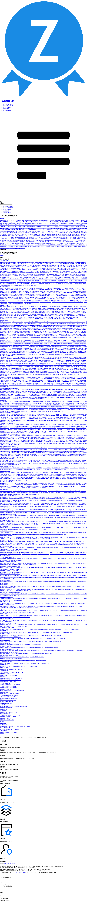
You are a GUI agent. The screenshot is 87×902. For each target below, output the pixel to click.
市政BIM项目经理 (43, 511)
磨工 (26, 291)
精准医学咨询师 (68, 352)
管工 (20, 289)
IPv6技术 (10, 335)
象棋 (25, 469)
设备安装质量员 (70, 492)
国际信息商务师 (83, 328)
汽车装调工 (77, 292)
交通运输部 (44, 238)
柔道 (68, 468)
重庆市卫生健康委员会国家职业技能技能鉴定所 (66, 232)
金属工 (72, 275)
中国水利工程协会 (51, 235)
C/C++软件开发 (27, 517)
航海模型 (30, 469)
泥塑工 (72, 315)
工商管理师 (56, 385)
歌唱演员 (9, 403)
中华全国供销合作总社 (48, 232)
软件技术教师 (63, 429)
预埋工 (7, 272)
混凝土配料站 (65, 460)
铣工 (28, 291)
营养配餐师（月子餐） (48, 418)
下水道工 (53, 311)
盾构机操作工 (3, 275)
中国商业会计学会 (70, 237)
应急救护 (78, 395)
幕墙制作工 (4, 279)
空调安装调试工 (38, 272)
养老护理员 (80, 302)
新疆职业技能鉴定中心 (9, 234)
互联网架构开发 (52, 517)
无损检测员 (48, 292)
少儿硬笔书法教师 (48, 425)
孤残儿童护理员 (60, 302)
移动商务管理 (41, 383)
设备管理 (37, 534)
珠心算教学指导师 (37, 348)
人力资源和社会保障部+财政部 (42, 245)
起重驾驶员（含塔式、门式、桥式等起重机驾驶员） (60, 274)
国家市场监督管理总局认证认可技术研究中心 (57, 228)
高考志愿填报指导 (14, 406)
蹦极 (37, 468)
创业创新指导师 (11, 401)
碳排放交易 (23, 486)
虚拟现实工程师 (30, 377)
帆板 (82, 468)
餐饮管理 (2, 383)
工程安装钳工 (69, 309)
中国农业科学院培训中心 (53, 226)
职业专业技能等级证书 (8, 105)
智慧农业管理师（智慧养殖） (20, 541)
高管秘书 (31, 322)
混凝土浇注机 (24, 461)
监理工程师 (2, 340)
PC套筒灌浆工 (58, 306)
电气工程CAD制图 (75, 392)
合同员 (52, 492)
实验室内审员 (44, 491)
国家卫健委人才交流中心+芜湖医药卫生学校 (48, 246)
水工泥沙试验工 (18, 314)
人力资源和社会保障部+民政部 (17, 248)
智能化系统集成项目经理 (80, 360)
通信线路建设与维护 (57, 331)
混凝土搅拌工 (54, 283)
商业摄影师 (65, 300)
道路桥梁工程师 (3, 342)
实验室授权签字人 (37, 491)
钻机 (12, 463)
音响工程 (3, 365)
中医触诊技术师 (15, 500)
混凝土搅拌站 (5, 461)
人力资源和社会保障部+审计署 (20, 240)
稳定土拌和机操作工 (5, 312)
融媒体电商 (20, 457)
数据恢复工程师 (69, 366)
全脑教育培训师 (59, 348)
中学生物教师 (18, 431)
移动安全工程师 (27, 363)
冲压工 (20, 291)
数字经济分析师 (23, 452)
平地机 (70, 461)
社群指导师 (17, 383)
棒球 (8, 469)
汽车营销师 (69, 323)
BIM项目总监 (63, 512)
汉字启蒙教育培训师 (17, 408)
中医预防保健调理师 (35, 497)
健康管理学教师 (13, 425)
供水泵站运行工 (39, 263)
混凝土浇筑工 (48, 283)
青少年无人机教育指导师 (32, 405)
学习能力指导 (65, 405)
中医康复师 (28, 538)
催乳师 (6, 418)
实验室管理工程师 (29, 342)
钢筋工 (14, 285)
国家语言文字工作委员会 (14, 245)
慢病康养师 (53, 354)
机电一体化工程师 (12, 363)
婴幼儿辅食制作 (71, 395)
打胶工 (85, 308)
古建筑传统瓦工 (24, 317)
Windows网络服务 (27, 328)
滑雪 (28, 468)
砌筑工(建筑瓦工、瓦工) (74, 443)
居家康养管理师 (59, 354)
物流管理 (29, 534)
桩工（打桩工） (74, 280)
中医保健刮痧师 (14, 354)
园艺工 (73, 294)
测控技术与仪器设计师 (61, 325)
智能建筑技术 (76, 335)
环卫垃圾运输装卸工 (14, 271)
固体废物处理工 (24, 308)
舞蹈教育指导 (9, 398)
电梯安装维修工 (22, 274)
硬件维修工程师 (55, 366)
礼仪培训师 (75, 349)
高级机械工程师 (34, 358)
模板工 (76, 312)
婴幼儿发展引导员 (43, 289)
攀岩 (39, 468)
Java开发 (3, 328)
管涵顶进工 (8, 275)
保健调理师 (10, 303)
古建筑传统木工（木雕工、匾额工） (15, 277)
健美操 (24, 468)
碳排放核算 (34, 486)
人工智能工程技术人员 (26, 454)
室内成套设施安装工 (43, 279)
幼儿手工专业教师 (6, 411)
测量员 (45, 492)
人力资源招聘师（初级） (66, 342)
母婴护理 (69, 392)
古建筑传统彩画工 (47, 317)
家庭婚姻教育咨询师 (58, 343)
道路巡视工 (79, 309)
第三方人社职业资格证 (17, 220)
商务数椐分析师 (63, 372)
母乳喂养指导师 (11, 418)
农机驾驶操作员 (62, 294)
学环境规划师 (63, 340)
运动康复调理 (3, 394)
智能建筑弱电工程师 (67, 365)
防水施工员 (61, 491)
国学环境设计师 (42, 340)
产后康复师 (79, 478)
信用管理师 (36, 381)
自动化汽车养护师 (81, 323)
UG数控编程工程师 (37, 322)
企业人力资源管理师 (25, 299)
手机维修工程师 (62, 366)
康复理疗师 (79, 537)
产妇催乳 (44, 392)
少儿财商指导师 (77, 346)
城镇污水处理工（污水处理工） (42, 262)
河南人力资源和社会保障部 (30, 235)
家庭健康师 (56, 349)
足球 (34, 469)
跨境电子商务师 (7, 378)
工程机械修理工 (45, 275)
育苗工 (57, 271)
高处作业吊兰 (51, 460)
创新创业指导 (16, 398)
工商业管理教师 (68, 426)
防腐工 (21, 311)
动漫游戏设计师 (46, 371)
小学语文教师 (20, 432)
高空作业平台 (79, 461)
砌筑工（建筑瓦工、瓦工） (27, 285)
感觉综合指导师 (71, 409)
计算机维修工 (16, 289)
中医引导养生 (48, 527)
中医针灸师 (83, 498)
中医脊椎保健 (4, 529)
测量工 (51, 314)
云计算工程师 (44, 377)
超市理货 (32, 391)
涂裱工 (63, 279)
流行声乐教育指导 (4, 397)
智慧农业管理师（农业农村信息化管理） (53, 541)
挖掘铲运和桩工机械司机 (33, 280)
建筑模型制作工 (15, 274)
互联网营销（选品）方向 (27, 488)
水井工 (55, 263)
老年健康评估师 (61, 537)
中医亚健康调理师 (4, 497)
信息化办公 (49, 334)
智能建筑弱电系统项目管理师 (35, 365)
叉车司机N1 (14, 521)
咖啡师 (1, 377)
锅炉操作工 (45, 265)
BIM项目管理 (20, 478)
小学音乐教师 (75, 431)
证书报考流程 (6, 108)
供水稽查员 (22, 263)
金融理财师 (9, 342)
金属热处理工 (4, 292)
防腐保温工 (22, 272)
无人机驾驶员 (28, 300)
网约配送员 (23, 377)
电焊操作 (78, 391)
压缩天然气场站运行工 (62, 266)
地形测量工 (71, 314)
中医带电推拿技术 (68, 527)
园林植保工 (65, 271)
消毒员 (41, 302)
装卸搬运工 (39, 297)
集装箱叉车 (56, 461)
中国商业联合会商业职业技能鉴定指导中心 (32, 221)
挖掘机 (40, 463)
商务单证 (51, 383)
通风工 (18, 283)
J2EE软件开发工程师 (28, 532)
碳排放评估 (13, 486)
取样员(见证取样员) (8, 492)
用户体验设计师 (38, 515)
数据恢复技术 (14, 326)
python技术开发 (12, 484)
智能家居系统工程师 (58, 365)
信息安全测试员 (55, 288)
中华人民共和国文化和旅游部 (33, 238)
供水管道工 (46, 263)
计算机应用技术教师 (80, 429)
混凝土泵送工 (14, 312)
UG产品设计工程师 (53, 322)
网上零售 (80, 383)
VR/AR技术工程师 (25, 455)
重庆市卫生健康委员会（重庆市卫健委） (56, 234)
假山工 (54, 271)
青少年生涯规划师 (41, 349)
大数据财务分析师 (28, 372)
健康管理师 (20, 303)
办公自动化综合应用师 (61, 371)
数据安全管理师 (6, 368)
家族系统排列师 (25, 345)
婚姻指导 (60, 395)
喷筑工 (80, 312)
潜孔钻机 (46, 460)
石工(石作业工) (42, 441)
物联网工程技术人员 (48, 449)
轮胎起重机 (65, 463)
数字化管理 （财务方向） (55, 486)
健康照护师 (15, 303)
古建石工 (76, 315)
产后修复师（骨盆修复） (36, 417)
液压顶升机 (50, 463)
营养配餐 (55, 395)
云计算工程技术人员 (34, 455)
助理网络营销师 (25, 503)
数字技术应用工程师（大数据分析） (61, 362)
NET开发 (7, 328)
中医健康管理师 (4, 352)
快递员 (48, 297)
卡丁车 (33, 468)
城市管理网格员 (7, 449)
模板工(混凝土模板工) (64, 443)
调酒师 (66, 381)
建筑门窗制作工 (16, 309)
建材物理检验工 (33, 314)
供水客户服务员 (16, 263)
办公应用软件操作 (15, 389)
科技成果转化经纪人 (76, 342)
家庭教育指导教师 (46, 411)
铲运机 (74, 461)
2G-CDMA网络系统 (33, 331)
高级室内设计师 (21, 369)
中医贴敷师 (71, 354)
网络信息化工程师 (37, 323)
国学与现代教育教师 (14, 409)
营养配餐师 (58, 418)
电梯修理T (58, 523)
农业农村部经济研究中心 (70, 243)
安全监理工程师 (76, 491)
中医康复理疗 (32, 529)
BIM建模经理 (69, 512)
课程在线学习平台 (7, 110)
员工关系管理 (23, 389)
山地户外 (59, 469)
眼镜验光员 (54, 302)
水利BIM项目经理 (60, 511)
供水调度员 (51, 263)
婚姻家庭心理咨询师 (5, 351)
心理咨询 (37, 406)
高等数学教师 (80, 426)
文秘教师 (15, 429)
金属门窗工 (56, 308)
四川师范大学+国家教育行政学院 (51, 221)
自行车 (17, 469)
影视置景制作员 (41, 300)
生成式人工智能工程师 (47, 357)
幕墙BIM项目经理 (10, 511)
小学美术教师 (81, 431)
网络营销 (9, 334)
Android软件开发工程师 (46, 532)
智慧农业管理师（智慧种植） (6, 541)
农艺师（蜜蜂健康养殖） (67, 541)
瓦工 (66, 311)
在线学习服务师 (28, 448)
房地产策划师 (79, 272)
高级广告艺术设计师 (64, 368)
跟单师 (13, 322)
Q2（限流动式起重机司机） (50, 521)
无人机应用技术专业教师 (21, 405)
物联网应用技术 (23, 483)
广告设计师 (20, 302)
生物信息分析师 (34, 354)
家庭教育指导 (13, 392)
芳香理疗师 (33, 352)
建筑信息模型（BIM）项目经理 (46, 512)
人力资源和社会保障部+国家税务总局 (59, 245)
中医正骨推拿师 (26, 497)
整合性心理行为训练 (29, 397)
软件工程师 (57, 368)
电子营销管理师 (38, 325)
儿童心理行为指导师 (37, 351)
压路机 (33, 463)
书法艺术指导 (18, 391)
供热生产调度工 (22, 265)
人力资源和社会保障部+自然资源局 (43, 237)
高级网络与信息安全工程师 (40, 366)
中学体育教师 (24, 431)
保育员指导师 (34, 425)
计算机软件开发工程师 (46, 323)
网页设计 (44, 515)
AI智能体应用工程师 (66, 357)
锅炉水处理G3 (11, 524)
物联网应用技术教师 (71, 429)
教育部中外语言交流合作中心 (27, 245)
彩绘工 (37, 315)
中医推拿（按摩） (18, 529)
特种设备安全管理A (33, 524)
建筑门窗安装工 (11, 279)
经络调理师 (54, 352)
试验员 (48, 492)
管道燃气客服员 (20, 268)
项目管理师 (74, 385)
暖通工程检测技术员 (28, 491)
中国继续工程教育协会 (61, 223)
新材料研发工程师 (59, 363)
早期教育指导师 (81, 348)
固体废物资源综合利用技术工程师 (53, 358)
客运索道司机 (46, 523)
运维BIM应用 (32, 477)
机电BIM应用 (76, 477)
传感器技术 (70, 337)
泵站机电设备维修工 (80, 263)
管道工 (63, 309)
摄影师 (36, 378)
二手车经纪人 (50, 299)
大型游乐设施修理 (30, 521)
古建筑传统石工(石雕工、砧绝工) (50, 438)
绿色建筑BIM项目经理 (7, 512)
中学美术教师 (31, 431)
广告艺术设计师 (4, 484)
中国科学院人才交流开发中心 (76, 231)
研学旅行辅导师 (55, 346)
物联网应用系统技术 (46, 337)
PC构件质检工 (38, 306)
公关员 (5, 302)
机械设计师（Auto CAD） (64, 322)
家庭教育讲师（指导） (62, 345)
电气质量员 (82, 492)
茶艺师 (82, 294)
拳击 (73, 468)
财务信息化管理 (3, 532)
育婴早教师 (29, 420)
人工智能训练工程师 (76, 357)
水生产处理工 (72, 263)
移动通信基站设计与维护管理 (68, 331)
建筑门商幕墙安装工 (76, 438)
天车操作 (37, 394)
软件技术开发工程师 (71, 371)
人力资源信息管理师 (13, 329)
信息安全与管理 (7, 534)
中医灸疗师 (67, 351)
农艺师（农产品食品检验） (6, 543)
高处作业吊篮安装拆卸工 (67, 283)
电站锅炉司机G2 (18, 524)
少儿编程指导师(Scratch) (42, 408)
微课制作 (50, 408)
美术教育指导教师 (53, 403)
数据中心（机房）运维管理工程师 (17, 366)
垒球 (10, 469)
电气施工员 (22, 494)
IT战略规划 (23, 329)
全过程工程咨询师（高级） (34, 475)
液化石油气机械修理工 (45, 269)
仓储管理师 (16, 325)
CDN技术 (69, 334)
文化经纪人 (10, 302)
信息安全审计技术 (33, 326)
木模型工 (41, 311)
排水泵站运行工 (65, 262)
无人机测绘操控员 (12, 300)
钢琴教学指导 (38, 391)
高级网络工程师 (82, 368)
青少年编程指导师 (36, 448)
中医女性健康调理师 (55, 498)
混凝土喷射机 (31, 461)
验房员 (71, 491)
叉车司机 (54, 289)
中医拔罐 (43, 527)
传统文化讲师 (57, 340)
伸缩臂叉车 (66, 461)
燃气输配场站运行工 (51, 266)
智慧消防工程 (61, 509)
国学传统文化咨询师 (18, 340)
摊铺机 (42, 460)
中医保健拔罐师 (69, 497)
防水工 (43, 282)
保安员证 (22, 241)
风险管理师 (43, 299)
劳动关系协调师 (39, 380)
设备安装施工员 (11, 494)
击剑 (77, 468)
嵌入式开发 (75, 326)
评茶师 (4, 377)
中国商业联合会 (75, 220)
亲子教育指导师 (64, 409)
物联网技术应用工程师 (67, 503)
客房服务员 (27, 297)
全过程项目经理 (77, 509)
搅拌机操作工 (45, 312)
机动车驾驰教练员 (9, 294)
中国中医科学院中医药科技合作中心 (15, 225)
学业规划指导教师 (5, 406)
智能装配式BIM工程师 (56, 454)
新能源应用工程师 (79, 363)
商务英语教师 (19, 428)
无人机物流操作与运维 (26, 392)
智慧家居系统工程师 (25, 362)
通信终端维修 (49, 331)
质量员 (5, 494)
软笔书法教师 (68, 403)
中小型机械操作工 (16, 275)
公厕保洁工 (36, 308)
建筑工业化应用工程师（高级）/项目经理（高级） (11, 472)
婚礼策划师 (47, 300)
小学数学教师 (14, 432)
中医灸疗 (75, 527)
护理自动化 (74, 323)
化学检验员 (43, 292)
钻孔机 (20, 463)
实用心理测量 (83, 395)
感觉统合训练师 (21, 406)
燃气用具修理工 (72, 268)
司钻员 (69, 272)
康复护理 (73, 389)
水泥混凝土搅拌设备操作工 (36, 312)
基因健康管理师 (21, 354)
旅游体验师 (76, 381)
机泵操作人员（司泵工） (56, 317)
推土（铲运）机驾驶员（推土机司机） (19, 280)
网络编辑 (58, 326)
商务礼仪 (51, 389)
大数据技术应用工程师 (47, 374)
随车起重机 (4, 464)
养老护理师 (55, 478)
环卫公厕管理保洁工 (78, 269)
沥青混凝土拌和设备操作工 (23, 312)
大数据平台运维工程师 (45, 372)
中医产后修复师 (34, 498)
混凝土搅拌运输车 (43, 461)
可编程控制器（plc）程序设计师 (59, 323)
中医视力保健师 (64, 498)
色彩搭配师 (29, 288)
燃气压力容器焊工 (4, 269)
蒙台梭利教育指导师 (15, 411)
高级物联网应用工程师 (50, 360)
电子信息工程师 (22, 323)
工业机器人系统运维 (20, 397)
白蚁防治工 (19, 262)
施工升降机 (56, 463)
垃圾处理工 (21, 271)
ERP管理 (73, 329)
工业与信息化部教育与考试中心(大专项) (37, 234)
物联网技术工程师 (74, 369)
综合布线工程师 (76, 365)
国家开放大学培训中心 (25, 231)
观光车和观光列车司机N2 (5, 521)
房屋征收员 (67, 491)
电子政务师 (46, 380)
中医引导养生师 (22, 500)
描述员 (65, 272)
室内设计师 (73, 332)
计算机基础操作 (56, 389)
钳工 (18, 291)
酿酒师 (59, 381)
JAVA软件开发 (20, 517)
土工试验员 (61, 272)
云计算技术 (6, 517)
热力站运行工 (16, 265)
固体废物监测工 (83, 306)
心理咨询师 (70, 380)
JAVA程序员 (12, 372)
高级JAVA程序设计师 (62, 506)
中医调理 (37, 529)
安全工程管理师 (77, 340)
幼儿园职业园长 (57, 411)
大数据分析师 (56, 374)
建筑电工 (53, 282)
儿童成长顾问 (52, 348)
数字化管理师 (16, 452)
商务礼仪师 (34, 385)
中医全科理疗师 (3, 537)
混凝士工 (85, 289)
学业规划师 (18, 346)
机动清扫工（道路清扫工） (36, 271)
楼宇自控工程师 (25, 365)
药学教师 (44, 428)
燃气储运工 (7, 268)
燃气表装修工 (50, 268)
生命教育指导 (22, 395)
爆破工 (21, 282)
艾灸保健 (9, 391)
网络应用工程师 (81, 369)
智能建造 (19, 509)
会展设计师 (75, 300)
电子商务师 (26, 302)
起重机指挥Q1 (34, 523)
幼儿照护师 (82, 377)
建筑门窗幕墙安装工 (34, 279)
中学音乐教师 (37, 431)
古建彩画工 (54, 315)
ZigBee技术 (75, 337)
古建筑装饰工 (43, 315)
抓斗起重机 (70, 463)
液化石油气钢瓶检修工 (34, 269)
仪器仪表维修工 (21, 292)
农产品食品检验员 (48, 294)
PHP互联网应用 (45, 517)
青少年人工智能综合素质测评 (10, 349)
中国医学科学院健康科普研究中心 (39, 231)
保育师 (25, 303)
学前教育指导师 (62, 349)
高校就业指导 (77, 397)
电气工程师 (53, 325)
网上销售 (27, 395)
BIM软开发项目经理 (34, 512)
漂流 (53, 468)
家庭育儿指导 (68, 389)
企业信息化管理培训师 (74, 328)
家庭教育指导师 (73, 348)
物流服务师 (61, 297)
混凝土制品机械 (58, 460)
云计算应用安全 (37, 335)
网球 (2, 469)
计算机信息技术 (32, 380)
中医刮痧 (79, 527)
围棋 (22, 469)
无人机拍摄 (57, 392)
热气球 (58, 468)
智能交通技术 (3, 337)
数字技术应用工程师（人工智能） (77, 362)
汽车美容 (28, 389)
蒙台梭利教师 (76, 380)
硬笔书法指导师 (45, 348)
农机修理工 (13, 288)
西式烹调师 (23, 295)
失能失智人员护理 (68, 394)
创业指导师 (38, 299)
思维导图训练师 (4, 346)
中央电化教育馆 (17, 221)
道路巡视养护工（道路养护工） (35, 275)
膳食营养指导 (46, 397)
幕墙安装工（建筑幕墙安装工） (22, 279)
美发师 (36, 295)
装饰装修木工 (59, 279)
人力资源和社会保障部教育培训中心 (19, 228)
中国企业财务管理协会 (32, 246)
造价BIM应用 (70, 477)
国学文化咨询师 (70, 340)
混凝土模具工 (42, 283)
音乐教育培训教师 (25, 403)
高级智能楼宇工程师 (69, 360)
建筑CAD (83, 491)
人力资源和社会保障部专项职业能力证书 (9, 388)
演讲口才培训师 (48, 409)
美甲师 (33, 295)
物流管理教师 (6, 428)
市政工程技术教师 (28, 429)
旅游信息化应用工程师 (70, 452)
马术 (80, 468)
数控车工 (28, 289)
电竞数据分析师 (27, 343)
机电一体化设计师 (81, 322)
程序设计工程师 (4, 360)
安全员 (43, 295)
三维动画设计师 (39, 371)
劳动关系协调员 (17, 299)
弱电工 (49, 282)
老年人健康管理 (12, 397)
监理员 (55, 492)
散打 (42, 469)
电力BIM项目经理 (68, 511)
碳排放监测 (40, 486)
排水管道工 (82, 262)
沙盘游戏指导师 (21, 351)
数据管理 (75, 532)
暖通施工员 (17, 494)
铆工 (24, 291)
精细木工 (33, 282)
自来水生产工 (66, 263)
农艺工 (42, 294)
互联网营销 (35, 488)
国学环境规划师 (49, 343)
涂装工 (64, 292)
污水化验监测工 (3, 306)
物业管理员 (4, 274)
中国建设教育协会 (4, 489)
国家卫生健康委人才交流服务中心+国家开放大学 (11, 235)
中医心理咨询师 (35, 500)
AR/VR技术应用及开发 (8, 515)
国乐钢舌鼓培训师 (27, 340)
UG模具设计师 (45, 322)
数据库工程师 (52, 368)
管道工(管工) (83, 443)
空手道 (44, 469)
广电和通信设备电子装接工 (17, 451)
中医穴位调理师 (51, 500)
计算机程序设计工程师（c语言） (11, 323)
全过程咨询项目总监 (69, 509)
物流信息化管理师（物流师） (56, 329)
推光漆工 (34, 315)
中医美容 (38, 527)
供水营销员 (33, 263)
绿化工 (82, 314)
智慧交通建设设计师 (32, 449)
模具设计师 (63, 332)
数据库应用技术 (69, 532)
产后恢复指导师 (62, 417)
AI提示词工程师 (83, 403)
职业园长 (41, 342)
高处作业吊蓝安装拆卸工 (28, 440)
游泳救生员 (9, 468)
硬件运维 (4, 518)
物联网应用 (18, 392)
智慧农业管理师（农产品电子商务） (35, 541)
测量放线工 (47, 314)
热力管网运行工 (30, 265)
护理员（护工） (5, 538)
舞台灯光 (8, 365)
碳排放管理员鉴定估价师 (57, 292)
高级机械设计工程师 (26, 358)
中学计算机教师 (11, 431)
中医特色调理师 (27, 352)
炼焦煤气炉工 (35, 266)
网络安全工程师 (14, 368)
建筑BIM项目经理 (35, 511)
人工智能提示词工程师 (37, 357)
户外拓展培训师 (16, 342)
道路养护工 (84, 309)
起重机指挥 (24, 460)
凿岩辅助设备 (8, 463)
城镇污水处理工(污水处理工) (16, 440)
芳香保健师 (4, 303)
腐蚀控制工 (38, 292)
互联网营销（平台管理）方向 (74, 486)
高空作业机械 (45, 463)
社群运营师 (28, 383)
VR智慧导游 (62, 452)
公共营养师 (31, 302)
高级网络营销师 (13, 503)
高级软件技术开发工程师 (38, 369)
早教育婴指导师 (35, 409)
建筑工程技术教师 (36, 429)
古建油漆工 (48, 315)
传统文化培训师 (35, 340)
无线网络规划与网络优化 (5, 331)
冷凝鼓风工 (79, 265)
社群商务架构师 (34, 383)
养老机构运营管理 (43, 394)
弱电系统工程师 (49, 362)
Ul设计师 (50, 483)
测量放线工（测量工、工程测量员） (8, 282)
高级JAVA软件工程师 (49, 369)
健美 (27, 469)
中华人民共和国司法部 (49, 243)
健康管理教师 (53, 428)
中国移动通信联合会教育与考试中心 (14, 223)
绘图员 (14, 492)
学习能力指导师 (78, 345)
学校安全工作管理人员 (61, 401)
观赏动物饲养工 (21, 306)
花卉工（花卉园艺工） (73, 271)
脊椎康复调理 (64, 392)
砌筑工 (1, 291)
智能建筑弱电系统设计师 (47, 365)
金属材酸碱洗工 (35, 291)
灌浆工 (3, 272)
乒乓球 (36, 469)
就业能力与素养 (3, 401)
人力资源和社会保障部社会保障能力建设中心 (14, 229)
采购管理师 (27, 325)
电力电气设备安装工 (66, 291)
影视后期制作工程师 (31, 371)
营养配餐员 (36, 302)
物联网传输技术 (55, 337)
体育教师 (4, 429)
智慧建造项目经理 (12, 509)
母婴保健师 (74, 478)
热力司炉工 (29, 266)
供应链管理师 (33, 297)
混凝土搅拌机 (51, 461)
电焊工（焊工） (26, 282)
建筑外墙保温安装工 (54, 272)
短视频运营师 (70, 377)
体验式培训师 (9, 345)
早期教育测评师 (28, 409)
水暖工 (69, 275)
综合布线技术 (42, 328)
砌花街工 (30, 315)
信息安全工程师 (71, 449)
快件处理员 (53, 297)
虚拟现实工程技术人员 (16, 455)
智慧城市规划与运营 (17, 337)
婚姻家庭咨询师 (17, 381)
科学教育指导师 (48, 346)
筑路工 (84, 274)
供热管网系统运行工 (38, 265)
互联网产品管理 (63, 515)
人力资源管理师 (67, 385)
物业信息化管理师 (47, 325)
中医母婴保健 (27, 527)
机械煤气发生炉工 (12, 266)
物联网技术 (72, 517)
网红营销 (82, 397)
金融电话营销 (3, 322)
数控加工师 (2, 326)
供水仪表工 (28, 263)
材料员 (62, 492)
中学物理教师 (50, 431)
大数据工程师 (7, 374)
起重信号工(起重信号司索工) (30, 443)
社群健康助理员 (54, 537)
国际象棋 (52, 469)
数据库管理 (67, 517)
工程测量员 (15, 292)
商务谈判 (55, 383)
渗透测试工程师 (20, 363)
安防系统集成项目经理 (5, 362)
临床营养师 (49, 352)
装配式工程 (37, 509)
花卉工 (76, 314)
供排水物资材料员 (12, 318)
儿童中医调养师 (73, 351)
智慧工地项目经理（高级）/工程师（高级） (33, 472)
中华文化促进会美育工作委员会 (58, 241)
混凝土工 (60, 283)
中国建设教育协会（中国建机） (31, 223)
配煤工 (45, 266)
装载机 (36, 463)
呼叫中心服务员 (68, 297)
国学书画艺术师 (49, 340)
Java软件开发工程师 (42, 484)
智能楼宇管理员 (30, 274)
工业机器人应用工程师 (75, 358)
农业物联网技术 (58, 448)
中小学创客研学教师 (39, 345)
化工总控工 (39, 288)
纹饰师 (84, 352)
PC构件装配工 (45, 306)
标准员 (38, 492)
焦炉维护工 (18, 266)
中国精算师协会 (59, 243)
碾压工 (49, 312)
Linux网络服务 (13, 328)
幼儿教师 (52, 411)
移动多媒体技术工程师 (78, 455)
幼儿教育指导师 (5, 380)
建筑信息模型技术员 (68, 299)
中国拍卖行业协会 (10, 243)
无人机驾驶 (17, 394)
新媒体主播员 (3, 448)
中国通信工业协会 (39, 220)
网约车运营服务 (5, 392)
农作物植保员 (38, 294)
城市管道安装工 (76, 274)
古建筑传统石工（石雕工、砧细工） (72, 277)
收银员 (17, 297)
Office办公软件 (60, 534)
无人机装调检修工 (21, 300)
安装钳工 (80, 282)
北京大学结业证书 (60, 235)
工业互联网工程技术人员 (15, 454)
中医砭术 (62, 527)
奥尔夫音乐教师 (70, 346)
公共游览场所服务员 (11, 297)
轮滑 (41, 468)
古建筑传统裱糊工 (9, 317)
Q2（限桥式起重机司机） (25, 523)
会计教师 (31, 428)
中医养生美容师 (43, 352)
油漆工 (70, 279)
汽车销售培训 (10, 395)
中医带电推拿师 (41, 498)
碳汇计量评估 (64, 486)
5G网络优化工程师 (29, 366)
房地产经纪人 (5, 385)
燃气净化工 (66, 268)
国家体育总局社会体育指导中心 (47, 223)
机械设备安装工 (23, 283)
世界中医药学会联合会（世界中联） (37, 228)
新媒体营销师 (75, 383)
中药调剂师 (39, 538)
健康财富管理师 (10, 377)
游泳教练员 (15, 468)
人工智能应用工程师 (16, 358)
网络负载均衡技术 (52, 326)
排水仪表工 (51, 262)
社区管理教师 (33, 426)
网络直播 (21, 398)
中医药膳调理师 (41, 354)
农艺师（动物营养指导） (18, 543)
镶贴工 (67, 279)
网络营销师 (17, 483)
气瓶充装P (63, 523)
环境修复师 (83, 340)
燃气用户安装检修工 (71, 266)
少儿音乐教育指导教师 (35, 403)
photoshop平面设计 (55, 515)
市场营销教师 (25, 428)
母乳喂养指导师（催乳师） (21, 418)
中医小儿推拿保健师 (70, 500)
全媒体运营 (41, 488)
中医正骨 (13, 527)
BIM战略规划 (13, 478)
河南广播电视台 (5, 248)
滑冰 (44, 468)
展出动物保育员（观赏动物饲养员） (8, 262)
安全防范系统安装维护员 (51, 295)
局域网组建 (19, 534)
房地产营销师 (12, 385)
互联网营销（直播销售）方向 (15, 488)
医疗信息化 (35, 329)
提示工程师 (39, 374)
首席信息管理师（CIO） (43, 329)
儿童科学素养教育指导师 (75, 408)
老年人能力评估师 (68, 302)
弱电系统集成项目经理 (15, 362)
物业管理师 (49, 289)
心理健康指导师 (34, 411)
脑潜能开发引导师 (49, 349)
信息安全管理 (79, 517)
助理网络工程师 (49, 503)
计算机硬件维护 (47, 534)
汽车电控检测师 (10, 325)
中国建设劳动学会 (28, 220)
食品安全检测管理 (54, 381)
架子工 (10, 285)
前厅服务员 (21, 297)
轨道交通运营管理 (23, 449)
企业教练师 (36, 342)
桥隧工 (81, 274)
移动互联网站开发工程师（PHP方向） (46, 451)
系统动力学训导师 (48, 342)
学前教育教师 (79, 428)
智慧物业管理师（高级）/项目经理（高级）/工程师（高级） (56, 472)
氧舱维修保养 (68, 523)
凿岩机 (17, 463)
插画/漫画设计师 (38, 332)
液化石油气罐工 (53, 269)
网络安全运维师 (17, 377)
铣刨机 (38, 460)
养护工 (22, 315)
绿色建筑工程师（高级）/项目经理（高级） (14, 474)
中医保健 (48, 428)
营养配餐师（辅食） (37, 418)
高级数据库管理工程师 (40, 360)
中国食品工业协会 (41, 235)
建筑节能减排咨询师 (19, 401)
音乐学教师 (74, 426)
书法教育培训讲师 (75, 403)
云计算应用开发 (51, 335)
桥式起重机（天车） (4, 460)
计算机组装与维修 (43, 334)
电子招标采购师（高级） (14, 360)
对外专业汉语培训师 (67, 343)
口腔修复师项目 (11, 537)
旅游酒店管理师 (82, 381)
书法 (20, 469)
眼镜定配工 (48, 302)
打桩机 (27, 463)
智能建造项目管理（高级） (59, 475)
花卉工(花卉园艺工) (43, 440)
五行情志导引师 (76, 343)
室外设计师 (57, 332)
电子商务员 (6, 372)
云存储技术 (58, 335)
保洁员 (43, 271)
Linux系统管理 (19, 328)
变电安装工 (58, 282)
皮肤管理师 (66, 354)
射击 (46, 468)
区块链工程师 (10, 452)
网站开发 (33, 517)
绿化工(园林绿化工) (74, 441)
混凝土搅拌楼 (12, 461)
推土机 (30, 463)
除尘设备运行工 (11, 306)
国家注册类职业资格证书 (8, 104)
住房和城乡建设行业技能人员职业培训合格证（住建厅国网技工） (15, 434)
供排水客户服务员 (67, 318)
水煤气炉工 (74, 265)
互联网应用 (14, 334)
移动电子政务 (55, 334)
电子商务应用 (70, 515)
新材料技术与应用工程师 (68, 363)
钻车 (14, 463)
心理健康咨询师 (14, 351)
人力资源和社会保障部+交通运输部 (76, 245)
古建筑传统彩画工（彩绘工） (30, 277)
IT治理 (19, 329)
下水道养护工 (58, 311)
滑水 (84, 468)
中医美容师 (70, 498)
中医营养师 (80, 349)
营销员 (24, 288)
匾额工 (58, 315)
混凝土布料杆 (81, 460)
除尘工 (18, 282)
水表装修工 (19, 318)
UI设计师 (49, 515)
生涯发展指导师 (25, 346)
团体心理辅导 (50, 395)
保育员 (39, 411)
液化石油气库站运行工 (24, 269)
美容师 (40, 295)
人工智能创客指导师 (43, 405)
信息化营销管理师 (4, 329)
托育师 (57, 406)
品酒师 (63, 381)
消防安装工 (27, 272)
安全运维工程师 (42, 363)
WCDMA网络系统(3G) (24, 331)
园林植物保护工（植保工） (15, 315)
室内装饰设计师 (52, 279)
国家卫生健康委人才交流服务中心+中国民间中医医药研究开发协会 (51, 240)
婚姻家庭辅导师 (75, 401)
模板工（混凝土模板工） (32, 283)
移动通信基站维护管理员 (80, 449)
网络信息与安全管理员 (5, 288)
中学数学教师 (62, 431)
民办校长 (41, 432)
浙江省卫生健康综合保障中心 (11, 231)
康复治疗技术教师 (61, 428)
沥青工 (54, 275)
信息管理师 (79, 385)
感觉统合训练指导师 (17, 345)
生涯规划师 (82, 380)
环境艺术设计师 (66, 378)
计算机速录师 (30, 323)
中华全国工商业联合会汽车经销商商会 (17, 238)
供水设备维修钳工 (8, 263)
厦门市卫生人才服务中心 (21, 234)
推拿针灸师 (49, 478)
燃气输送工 (84, 268)
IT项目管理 (83, 329)
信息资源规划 (29, 329)
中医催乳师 (29, 500)
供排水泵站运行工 (58, 318)
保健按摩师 (73, 378)
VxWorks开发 (70, 326)
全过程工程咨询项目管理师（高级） (19, 475)
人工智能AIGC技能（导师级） (25, 357)
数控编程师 (26, 322)
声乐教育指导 (33, 398)
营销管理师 (21, 325)
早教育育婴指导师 (26, 425)
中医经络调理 (39, 389)
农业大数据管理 (66, 448)
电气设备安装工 (31, 292)
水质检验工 (60, 263)
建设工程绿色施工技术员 (53, 491)
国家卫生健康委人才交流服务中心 (23, 232)
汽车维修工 (82, 292)
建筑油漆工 (2, 309)
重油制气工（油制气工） (54, 265)
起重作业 (13, 394)
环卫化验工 (76, 306)
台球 (39, 469)
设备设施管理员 (3, 491)
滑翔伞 (55, 468)
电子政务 (65, 329)
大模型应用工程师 (33, 374)
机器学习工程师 (62, 374)
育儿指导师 (79, 417)
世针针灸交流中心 (13, 226)
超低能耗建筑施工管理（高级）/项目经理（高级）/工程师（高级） (39, 474)
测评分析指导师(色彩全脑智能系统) (18, 348)
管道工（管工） (64, 282)
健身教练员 (41, 378)
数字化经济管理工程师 (54, 452)
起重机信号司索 (18, 460)
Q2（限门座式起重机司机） (75, 521)
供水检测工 (51, 318)
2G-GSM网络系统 (42, 331)
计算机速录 (19, 334)
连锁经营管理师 (15, 378)
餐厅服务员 (7, 295)
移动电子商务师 (7, 457)
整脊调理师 (80, 352)
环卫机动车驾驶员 (62, 269)
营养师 (29, 411)
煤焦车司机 (4, 266)
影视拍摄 (59, 408)
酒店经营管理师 (25, 380)
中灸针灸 (41, 529)
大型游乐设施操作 (21, 521)
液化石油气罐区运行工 (13, 269)
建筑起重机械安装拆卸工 (45, 280)
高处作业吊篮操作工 (78, 283)
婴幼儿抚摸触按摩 (57, 391)
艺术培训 (63, 391)
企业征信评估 (45, 389)
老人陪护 (8, 394)
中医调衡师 (74, 352)
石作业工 (71, 308)
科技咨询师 (67, 288)
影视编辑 (67, 408)
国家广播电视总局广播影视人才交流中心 (76, 234)
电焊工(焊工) (11, 444)
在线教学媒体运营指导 (37, 392)
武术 (75, 468)
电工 (27, 292)
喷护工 (83, 312)
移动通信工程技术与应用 (8, 332)
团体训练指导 (73, 391)
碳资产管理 (7, 486)
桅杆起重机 (81, 463)
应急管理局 (51, 231)
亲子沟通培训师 (71, 345)
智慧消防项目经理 (54, 509)
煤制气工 (62, 265)
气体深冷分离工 (42, 291)
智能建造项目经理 (4, 509)
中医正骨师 (62, 500)
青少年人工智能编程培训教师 (54, 405)
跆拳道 (65, 468)
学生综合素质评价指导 (25, 394)
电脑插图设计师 (73, 322)
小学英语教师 (7, 432)
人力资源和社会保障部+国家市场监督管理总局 (12, 237)
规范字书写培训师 (33, 408)
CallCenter (24, 334)
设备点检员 (34, 288)
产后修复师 (56, 417)
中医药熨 (53, 527)
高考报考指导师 (66, 348)
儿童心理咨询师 (29, 351)
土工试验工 (39, 314)
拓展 (56, 469)
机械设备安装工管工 (75, 291)
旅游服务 (62, 389)
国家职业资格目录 (7, 107)
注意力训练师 (47, 345)
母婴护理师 (30, 418)
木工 (40, 282)
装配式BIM (7, 478)
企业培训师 (50, 385)
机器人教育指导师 (40, 346)
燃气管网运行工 (80, 266)
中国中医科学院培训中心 (59, 237)
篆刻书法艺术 (44, 395)
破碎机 (2, 463)
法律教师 (54, 426)
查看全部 (2, 218)
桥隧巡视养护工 (23, 275)
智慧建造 (23, 509)
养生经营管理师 (12, 352)
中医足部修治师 (61, 497)
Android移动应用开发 (76, 334)
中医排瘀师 (61, 351)
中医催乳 (2, 527)
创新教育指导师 (20, 349)
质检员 (85, 280)
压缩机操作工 (14, 291)
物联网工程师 (50, 377)
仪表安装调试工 (45, 272)
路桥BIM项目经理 (76, 511)
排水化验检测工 (30, 262)
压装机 (23, 463)
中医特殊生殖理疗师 (54, 351)
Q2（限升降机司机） (39, 521)
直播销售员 (40, 401)
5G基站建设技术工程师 (5, 451)
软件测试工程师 (71, 484)
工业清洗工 (10, 292)
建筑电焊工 (30, 460)
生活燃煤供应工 (68, 265)
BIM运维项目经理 (26, 512)
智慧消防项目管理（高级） (10, 477)
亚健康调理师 (69, 349)
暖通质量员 (77, 492)
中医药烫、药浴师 (43, 500)
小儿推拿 (28, 391)
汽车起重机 (15, 464)
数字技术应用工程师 (15, 374)
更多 (35, 285)
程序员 (1, 515)
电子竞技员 (8, 448)
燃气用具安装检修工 (41, 268)
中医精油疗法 (7, 527)
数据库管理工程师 (65, 369)
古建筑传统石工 (16, 317)
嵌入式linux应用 (13, 517)
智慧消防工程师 (40, 449)
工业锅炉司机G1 (25, 524)
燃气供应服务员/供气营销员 (30, 268)
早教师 (75, 417)
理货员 (57, 297)
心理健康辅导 (62, 397)
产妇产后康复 (26, 398)
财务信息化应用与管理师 (32, 452)
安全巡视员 (15, 491)
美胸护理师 (7, 354)
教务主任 (30, 432)
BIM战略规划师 (65, 454)
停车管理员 (59, 295)
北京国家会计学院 (72, 246)
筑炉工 (50, 275)
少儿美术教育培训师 (7, 408)
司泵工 (46, 282)
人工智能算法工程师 (27, 484)
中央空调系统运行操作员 (39, 274)
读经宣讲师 (82, 343)
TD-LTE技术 (14, 335)
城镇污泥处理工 (76, 317)
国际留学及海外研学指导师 (30, 349)
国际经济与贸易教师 (46, 426)
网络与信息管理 (65, 328)
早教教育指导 (49, 391)
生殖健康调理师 (61, 352)
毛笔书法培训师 (60, 403)
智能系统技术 (83, 335)
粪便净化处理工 (3, 308)
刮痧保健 (67, 391)
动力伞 (62, 468)
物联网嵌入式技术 (63, 337)
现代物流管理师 (79, 378)
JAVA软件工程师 (79, 371)
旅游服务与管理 (79, 389)
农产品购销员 (56, 294)
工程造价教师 (20, 429)
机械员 (26, 492)
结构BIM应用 (82, 477)
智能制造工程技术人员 (36, 454)
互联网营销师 (59, 300)
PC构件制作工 (52, 306)
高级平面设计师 (14, 369)
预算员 (23, 492)
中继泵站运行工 (8, 265)
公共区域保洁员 (42, 308)
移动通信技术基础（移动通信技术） (26, 335)
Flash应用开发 (63, 326)
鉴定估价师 (33, 299)
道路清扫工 (31, 308)
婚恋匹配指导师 (45, 351)
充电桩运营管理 (15, 449)
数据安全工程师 (70, 372)
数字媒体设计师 (21, 368)
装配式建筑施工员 (57, 291)
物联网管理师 (25, 337)
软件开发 (58, 517)
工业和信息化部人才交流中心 (75, 223)
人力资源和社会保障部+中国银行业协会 (17, 246)
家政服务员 (75, 302)
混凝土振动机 (18, 461)
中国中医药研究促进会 (31, 229)
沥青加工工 (29, 311)
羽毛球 (5, 469)
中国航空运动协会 (19, 243)
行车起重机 (12, 460)
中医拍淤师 (11, 497)
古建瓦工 (81, 315)
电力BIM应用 (51, 477)
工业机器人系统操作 (54, 397)
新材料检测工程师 (50, 363)
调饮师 (58, 289)
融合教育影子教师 (43, 406)
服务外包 (47, 383)
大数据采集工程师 (78, 372)
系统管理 (42, 534)
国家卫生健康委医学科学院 (40, 226)
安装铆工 (32, 272)
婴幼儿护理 (43, 391)
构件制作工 (11, 272)
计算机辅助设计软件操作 (5, 389)
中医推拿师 (57, 500)
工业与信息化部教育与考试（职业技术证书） (35, 225)
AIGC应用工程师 (8, 358)
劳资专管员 (31, 492)
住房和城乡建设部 (5, 220)
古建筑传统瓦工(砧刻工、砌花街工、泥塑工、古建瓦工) (60, 440)
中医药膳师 (8, 500)
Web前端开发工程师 (19, 532)
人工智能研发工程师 (57, 357)
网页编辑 (29, 334)
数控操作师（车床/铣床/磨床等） (79, 325)
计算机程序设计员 (34, 289)
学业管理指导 (71, 405)
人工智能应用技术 (13, 357)
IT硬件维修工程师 (26, 332)
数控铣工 (24, 289)
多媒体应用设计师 (22, 371)
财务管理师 (47, 381)
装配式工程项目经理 (30, 509)
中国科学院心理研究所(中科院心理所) (10, 241)
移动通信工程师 (34, 451)
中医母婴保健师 (27, 498)
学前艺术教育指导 (69, 397)
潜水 (50, 468)
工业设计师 (69, 325)
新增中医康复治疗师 (46, 538)
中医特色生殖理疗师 (18, 497)
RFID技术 (80, 337)
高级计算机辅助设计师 (5, 369)
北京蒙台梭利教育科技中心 (32, 241)
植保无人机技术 (73, 448)
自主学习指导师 (12, 346)
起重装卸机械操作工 (18, 294)
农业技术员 (69, 294)
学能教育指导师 (62, 346)
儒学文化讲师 (82, 401)
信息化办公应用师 (22, 506)
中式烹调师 (29, 295)
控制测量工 (55, 314)
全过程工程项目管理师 (8, 343)
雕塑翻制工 (73, 272)
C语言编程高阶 (62, 532)
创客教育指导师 (32, 346)
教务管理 (25, 432)
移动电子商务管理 (63, 334)
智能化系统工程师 (34, 362)
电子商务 (69, 329)
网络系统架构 (40, 326)
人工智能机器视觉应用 (30, 368)
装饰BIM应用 (63, 477)
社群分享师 (22, 383)
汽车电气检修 (61, 394)
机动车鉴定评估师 (64, 289)
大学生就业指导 (78, 405)
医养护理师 (48, 354)
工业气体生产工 (6, 291)
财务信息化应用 (22, 515)
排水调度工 (71, 262)
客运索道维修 (52, 523)
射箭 (48, 468)
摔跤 (71, 468)
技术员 (42, 492)
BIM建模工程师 (79, 454)
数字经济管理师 (35, 372)
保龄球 (30, 468)
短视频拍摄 (74, 394)
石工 (71, 311)
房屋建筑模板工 (11, 314)
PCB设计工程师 (39, 368)
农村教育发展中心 (42, 229)
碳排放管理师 (46, 486)
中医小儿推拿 (25, 529)
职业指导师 (61, 288)
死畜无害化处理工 (11, 308)
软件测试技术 (38, 517)
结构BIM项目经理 (19, 511)
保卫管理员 (64, 295)
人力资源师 (77, 409)
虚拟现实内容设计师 (11, 405)
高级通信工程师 (23, 360)
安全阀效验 (40, 523)
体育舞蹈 (48, 469)
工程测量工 (61, 314)
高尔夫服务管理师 (36, 343)
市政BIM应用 (45, 477)
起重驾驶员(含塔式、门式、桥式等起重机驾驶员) (28, 438)
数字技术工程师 (6, 455)
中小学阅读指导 (70, 406)
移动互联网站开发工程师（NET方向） (64, 451)
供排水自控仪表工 (4, 318)
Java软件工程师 (37, 532)
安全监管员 (20, 491)
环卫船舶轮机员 (69, 269)
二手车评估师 (18, 380)
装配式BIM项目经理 (17, 512)
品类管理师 (29, 385)
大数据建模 (16, 395)
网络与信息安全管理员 (58, 299)
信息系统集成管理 (31, 515)
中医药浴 (58, 527)
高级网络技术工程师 (77, 503)
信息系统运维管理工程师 (15, 365)
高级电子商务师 (28, 369)
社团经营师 (12, 383)
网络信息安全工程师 (80, 484)
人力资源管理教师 (60, 426)
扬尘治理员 (9, 491)
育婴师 (2, 418)
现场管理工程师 (42, 358)
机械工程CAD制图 (51, 392)
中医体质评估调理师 (26, 537)
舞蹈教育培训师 (77, 406)
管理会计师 (12, 380)
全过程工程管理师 (9, 340)
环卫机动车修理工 (5, 271)
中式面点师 (18, 295)
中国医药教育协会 (37, 232)
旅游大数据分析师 (19, 372)
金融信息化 (78, 329)
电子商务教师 (39, 426)
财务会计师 (41, 381)
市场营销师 (83, 415)
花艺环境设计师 (49, 271)
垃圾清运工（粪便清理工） (68, 306)
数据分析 (63, 517)
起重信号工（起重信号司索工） (58, 280)
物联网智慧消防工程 (44, 509)
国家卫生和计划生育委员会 (54, 238)
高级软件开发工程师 (60, 360)
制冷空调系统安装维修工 (78, 299)
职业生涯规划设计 (40, 398)
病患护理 (38, 395)
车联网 (30, 337)
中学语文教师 (69, 431)
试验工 (47, 274)
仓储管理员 (44, 297)
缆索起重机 (75, 463)
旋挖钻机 (35, 460)
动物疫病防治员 (9, 289)
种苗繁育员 (77, 294)
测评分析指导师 (5, 348)
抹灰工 (73, 279)
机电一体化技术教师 (45, 429)
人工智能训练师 (19, 288)
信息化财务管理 (34, 334)
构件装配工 (16, 272)
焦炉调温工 (41, 266)
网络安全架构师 (35, 363)
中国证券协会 (63, 246)
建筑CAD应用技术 (19, 322)
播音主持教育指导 (39, 397)
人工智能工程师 (49, 455)
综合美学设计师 (5, 409)
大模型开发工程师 (24, 374)
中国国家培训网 (49, 220)
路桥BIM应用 (39, 477)
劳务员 (35, 492)
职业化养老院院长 (56, 342)
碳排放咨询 (18, 486)
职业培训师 (53, 300)
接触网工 (10, 274)
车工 (31, 291)
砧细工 (61, 315)
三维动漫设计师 (46, 332)
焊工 (4, 289)
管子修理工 (47, 311)
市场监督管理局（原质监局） (6, 520)
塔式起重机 (10, 464)
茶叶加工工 (2, 295)
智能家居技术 (9, 337)
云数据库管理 (45, 335)
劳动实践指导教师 (52, 406)
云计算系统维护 (69, 335)
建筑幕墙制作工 (31, 309)
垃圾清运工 (27, 271)
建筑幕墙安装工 (23, 309)
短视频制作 (50, 394)
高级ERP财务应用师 (74, 368)
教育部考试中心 (65, 238)
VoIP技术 (5, 335)
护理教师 (67, 428)
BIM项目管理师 (72, 454)
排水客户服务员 (58, 262)
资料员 (58, 492)
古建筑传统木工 (38, 317)
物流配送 (24, 391)
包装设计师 (70, 300)
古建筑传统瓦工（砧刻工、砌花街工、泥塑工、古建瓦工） (50, 277)
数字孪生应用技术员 (47, 288)
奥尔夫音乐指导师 (56, 409)
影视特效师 (52, 332)
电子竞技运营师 (15, 448)
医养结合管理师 (4, 480)
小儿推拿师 (41, 409)
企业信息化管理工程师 (43, 452)
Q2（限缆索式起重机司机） (63, 521)
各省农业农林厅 (81, 243)
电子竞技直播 (33, 395)
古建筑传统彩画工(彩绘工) (71, 437)
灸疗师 (37, 352)
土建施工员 (28, 494)
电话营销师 (8, 322)
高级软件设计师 (31, 360)
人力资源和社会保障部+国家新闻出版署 (34, 243)
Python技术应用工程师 (71, 374)
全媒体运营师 (35, 300)
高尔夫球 (13, 469)
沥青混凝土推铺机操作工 (61, 275)
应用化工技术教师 (37, 428)
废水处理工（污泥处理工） (9, 311)
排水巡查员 (77, 262)
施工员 (32, 494)
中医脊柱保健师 (12, 498)
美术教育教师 (72, 428)
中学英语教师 (56, 431)
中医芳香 (21, 527)
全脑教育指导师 (29, 348)
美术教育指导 (65, 395)
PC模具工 (33, 306)
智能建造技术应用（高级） (71, 475)
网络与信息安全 (57, 328)
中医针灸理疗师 (18, 537)
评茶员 (85, 294)
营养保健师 (2, 354)
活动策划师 (70, 381)
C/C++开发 (80, 326)
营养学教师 (19, 425)
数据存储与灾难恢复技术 (22, 326)
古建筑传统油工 (31, 317)
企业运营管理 (61, 383)
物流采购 (4, 391)
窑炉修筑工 (18, 285)
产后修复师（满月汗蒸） (47, 417)
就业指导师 (32, 345)
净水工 (85, 317)
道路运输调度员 (80, 297)
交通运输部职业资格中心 (61, 231)
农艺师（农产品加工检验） (80, 541)
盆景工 (61, 271)
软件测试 (45, 326)
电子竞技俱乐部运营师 (19, 343)
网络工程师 (31, 381)
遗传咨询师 (28, 354)
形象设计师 (15, 302)
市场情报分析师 (67, 383)
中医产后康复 (33, 527)
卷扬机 (60, 463)
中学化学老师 (43, 431)
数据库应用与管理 (50, 328)
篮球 (62, 469)
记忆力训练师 (54, 345)
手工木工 (37, 282)
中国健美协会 (32, 240)
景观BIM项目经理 (52, 511)
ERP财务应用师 (57, 369)
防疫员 (71, 288)
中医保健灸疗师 (4, 498)
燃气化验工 (60, 268)
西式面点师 (13, 295)
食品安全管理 (81, 394)
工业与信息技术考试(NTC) (53, 225)
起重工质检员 (50, 291)
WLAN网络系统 (15, 331)
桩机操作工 (68, 280)
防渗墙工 (18, 311)
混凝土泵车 (36, 461)
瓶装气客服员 (14, 268)
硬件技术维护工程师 (78, 366)
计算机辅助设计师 (18, 332)
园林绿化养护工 (4, 315)
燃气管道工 (79, 268)
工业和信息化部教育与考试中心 (62, 220)
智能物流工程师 (63, 449)
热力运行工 (23, 266)
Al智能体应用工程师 (54, 372)
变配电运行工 (14, 438)
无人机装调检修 (83, 392)
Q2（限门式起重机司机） (13, 523)
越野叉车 (62, 461)
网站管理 (33, 534)
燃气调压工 (55, 268)
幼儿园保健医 (53, 401)
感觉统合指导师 (40, 425)
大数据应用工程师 (65, 358)
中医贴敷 (17, 527)
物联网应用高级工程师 (37, 337)
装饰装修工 (78, 279)
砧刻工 (64, 315)
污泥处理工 (24, 262)
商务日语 (33, 332)
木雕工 (36, 311)
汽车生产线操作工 (70, 292)
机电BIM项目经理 (27, 511)
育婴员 (28, 303)
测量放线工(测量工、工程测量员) (51, 443)
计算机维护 (33, 389)
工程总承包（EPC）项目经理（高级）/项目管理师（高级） (68, 474)
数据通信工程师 (26, 451)
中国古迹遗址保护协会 (44, 241)
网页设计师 (68, 332)
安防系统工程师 (42, 362)
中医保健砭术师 (76, 497)
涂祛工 (55, 437)
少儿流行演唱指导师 (16, 403)
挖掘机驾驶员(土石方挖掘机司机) (16, 437)
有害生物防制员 (77, 288)
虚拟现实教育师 (43, 448)
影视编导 (54, 408)
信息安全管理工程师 (10, 483)
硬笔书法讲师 (25, 408)
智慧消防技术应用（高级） (23, 477)
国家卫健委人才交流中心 (72, 235)
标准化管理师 (37, 483)
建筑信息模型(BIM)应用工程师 (31, 401)
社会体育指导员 (3, 468)
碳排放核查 (29, 486)
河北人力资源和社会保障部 (67, 226)
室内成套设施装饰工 (44, 309)
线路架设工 (80, 280)
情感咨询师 (79, 351)
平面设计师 (79, 332)
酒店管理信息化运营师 (80, 452)
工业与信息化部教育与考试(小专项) (69, 225)
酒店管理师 (32, 325)
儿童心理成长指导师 (30, 406)
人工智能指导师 (51, 448)
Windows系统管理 (35, 328)
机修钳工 (49, 308)
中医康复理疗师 (19, 352)
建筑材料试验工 (25, 314)
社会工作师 (23, 385)
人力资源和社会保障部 (29, 237)
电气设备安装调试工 (73, 282)
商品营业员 (3, 297)
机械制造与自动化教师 (55, 429)
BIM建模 (25, 478)
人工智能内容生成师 (4, 357)
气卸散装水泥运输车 (72, 460)
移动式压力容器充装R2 (77, 523)
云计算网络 (63, 335)
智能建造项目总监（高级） (47, 475)
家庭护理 (33, 394)
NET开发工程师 (55, 532)
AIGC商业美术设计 (44, 403)
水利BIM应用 (57, 477)
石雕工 (68, 311)
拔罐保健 (55, 394)
